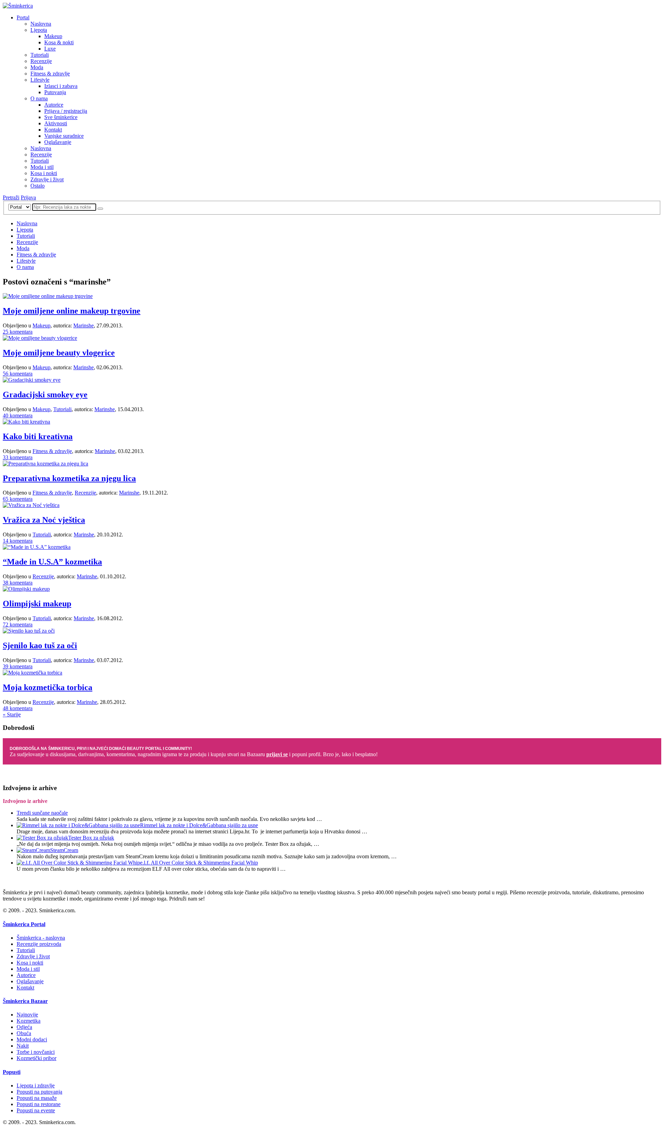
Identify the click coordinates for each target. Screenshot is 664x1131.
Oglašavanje (57, 142)
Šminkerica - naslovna (41, 938)
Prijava (28, 197)
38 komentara (18, 583)
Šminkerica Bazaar (25, 1001)
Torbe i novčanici (36, 1052)
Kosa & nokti (59, 42)
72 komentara (18, 624)
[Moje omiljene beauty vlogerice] (40, 338)
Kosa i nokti (43, 173)
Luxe (50, 49)
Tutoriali (39, 55)
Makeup (53, 36)
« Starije (12, 714)
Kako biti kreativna (38, 436)
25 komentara (18, 332)
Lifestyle (39, 80)
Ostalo (37, 186)
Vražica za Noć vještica (44, 519)
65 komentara (18, 499)
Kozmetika (28, 1021)
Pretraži (11, 197)
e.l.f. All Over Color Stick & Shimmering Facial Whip (199, 863)
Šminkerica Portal (24, 924)
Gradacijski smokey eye (45, 394)
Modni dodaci (32, 1039)
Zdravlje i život (47, 179)
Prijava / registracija (65, 111)
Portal (23, 17)
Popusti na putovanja (39, 1092)
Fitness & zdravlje (50, 73)
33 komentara (18, 457)
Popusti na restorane (39, 1104)
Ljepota (38, 30)
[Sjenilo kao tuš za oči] (29, 631)
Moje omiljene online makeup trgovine (71, 310)
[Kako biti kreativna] (26, 422)
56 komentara (18, 374)
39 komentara (18, 666)
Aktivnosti (55, 123)
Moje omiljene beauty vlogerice (59, 352)
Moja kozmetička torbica (47, 687)
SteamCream (64, 850)
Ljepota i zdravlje (36, 1085)
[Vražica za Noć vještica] (31, 505)
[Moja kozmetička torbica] (32, 673)
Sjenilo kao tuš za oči (40, 645)
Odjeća (24, 1027)
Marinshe (83, 325)
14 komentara (18, 541)
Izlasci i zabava (60, 86)
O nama (39, 98)
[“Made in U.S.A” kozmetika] (37, 547)
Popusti (11, 1072)
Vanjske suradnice (64, 136)
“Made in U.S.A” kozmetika (52, 561)
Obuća (24, 1033)
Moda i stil (42, 167)
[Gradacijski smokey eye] (32, 380)
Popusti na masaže (37, 1098)
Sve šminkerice (60, 117)
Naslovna (40, 24)
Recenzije (41, 61)
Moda (36, 67)
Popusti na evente (36, 1110)
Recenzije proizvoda (39, 944)
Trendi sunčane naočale (42, 813)
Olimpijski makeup (37, 603)
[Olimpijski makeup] (26, 589)
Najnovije (27, 1014)
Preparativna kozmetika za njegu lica (69, 478)
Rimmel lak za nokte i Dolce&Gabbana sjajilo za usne (199, 825)
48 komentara (18, 708)
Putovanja (55, 92)
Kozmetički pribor (36, 1058)
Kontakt (53, 130)
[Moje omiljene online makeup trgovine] (48, 296)
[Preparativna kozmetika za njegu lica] (45, 464)
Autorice (53, 105)
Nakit (23, 1046)
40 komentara (18, 415)
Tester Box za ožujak (91, 838)
